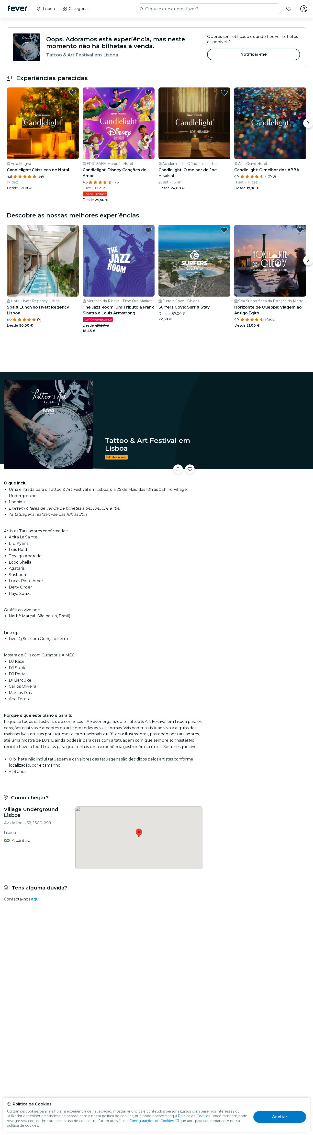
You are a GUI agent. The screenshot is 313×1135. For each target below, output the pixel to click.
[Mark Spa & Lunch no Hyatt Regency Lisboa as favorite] (72, 230)
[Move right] (308, 123)
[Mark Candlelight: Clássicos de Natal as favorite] (72, 92)
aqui (35, 899)
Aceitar (279, 1116)
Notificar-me (253, 54)
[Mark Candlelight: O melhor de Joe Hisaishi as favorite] (224, 92)
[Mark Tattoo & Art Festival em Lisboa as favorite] (190, 469)
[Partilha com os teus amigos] (178, 469)
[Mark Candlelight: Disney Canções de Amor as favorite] (148, 92)
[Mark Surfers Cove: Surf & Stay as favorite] (224, 230)
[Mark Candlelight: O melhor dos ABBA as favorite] (300, 92)
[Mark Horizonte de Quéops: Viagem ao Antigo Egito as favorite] (300, 230)
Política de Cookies (194, 1116)
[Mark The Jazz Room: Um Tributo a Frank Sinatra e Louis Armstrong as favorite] (148, 230)
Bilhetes (258, 466)
